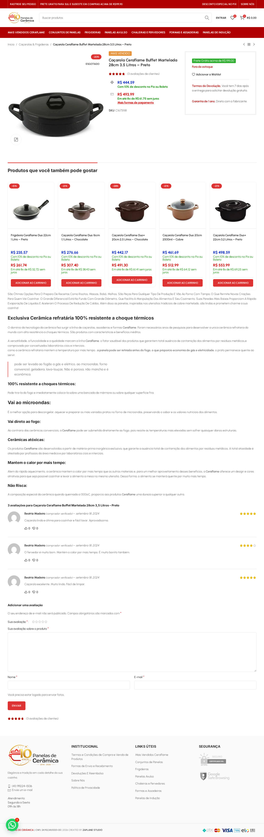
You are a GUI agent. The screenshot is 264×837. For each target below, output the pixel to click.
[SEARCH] (207, 17)
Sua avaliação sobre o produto (28, 629)
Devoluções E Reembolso (87, 773)
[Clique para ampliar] (16, 139)
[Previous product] (243, 44)
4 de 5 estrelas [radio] (42, 621)
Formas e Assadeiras (148, 791)
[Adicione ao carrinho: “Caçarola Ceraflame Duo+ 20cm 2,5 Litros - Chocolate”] (152, 189)
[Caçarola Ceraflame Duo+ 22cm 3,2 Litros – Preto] (233, 205)
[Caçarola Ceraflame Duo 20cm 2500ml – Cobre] (182, 205)
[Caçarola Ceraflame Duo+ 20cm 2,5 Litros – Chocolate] (132, 205)
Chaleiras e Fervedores (150, 783)
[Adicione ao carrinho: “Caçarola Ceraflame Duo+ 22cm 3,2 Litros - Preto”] (253, 189)
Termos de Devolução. (206, 86)
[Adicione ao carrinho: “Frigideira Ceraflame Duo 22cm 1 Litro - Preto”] (51, 189)
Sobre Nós (78, 780)
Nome (12, 677)
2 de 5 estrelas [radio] (36, 621)
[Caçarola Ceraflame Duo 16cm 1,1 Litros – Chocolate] (81, 205)
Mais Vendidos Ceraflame (151, 755)
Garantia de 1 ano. (203, 101)
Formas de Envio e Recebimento (92, 766)
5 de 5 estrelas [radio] (46, 621)
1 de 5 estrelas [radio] (33, 621)
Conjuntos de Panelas (149, 762)
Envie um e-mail (22, 790)
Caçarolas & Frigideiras (34, 44)
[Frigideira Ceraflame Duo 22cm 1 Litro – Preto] (31, 205)
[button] (12, 825)
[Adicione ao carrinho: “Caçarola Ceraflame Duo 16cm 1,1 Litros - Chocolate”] (101, 189)
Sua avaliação (18, 621)
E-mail (139, 677)
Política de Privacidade (85, 788)
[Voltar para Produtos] (248, 44)
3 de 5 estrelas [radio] (39, 621)
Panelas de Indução (147, 798)
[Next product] (253, 44)
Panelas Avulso (144, 776)
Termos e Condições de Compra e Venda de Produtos (99, 757)
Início (11, 44)
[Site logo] (21, 17)
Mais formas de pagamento (135, 102)
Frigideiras (142, 769)
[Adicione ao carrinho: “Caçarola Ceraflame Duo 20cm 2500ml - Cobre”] (202, 189)
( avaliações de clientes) (143, 74)
